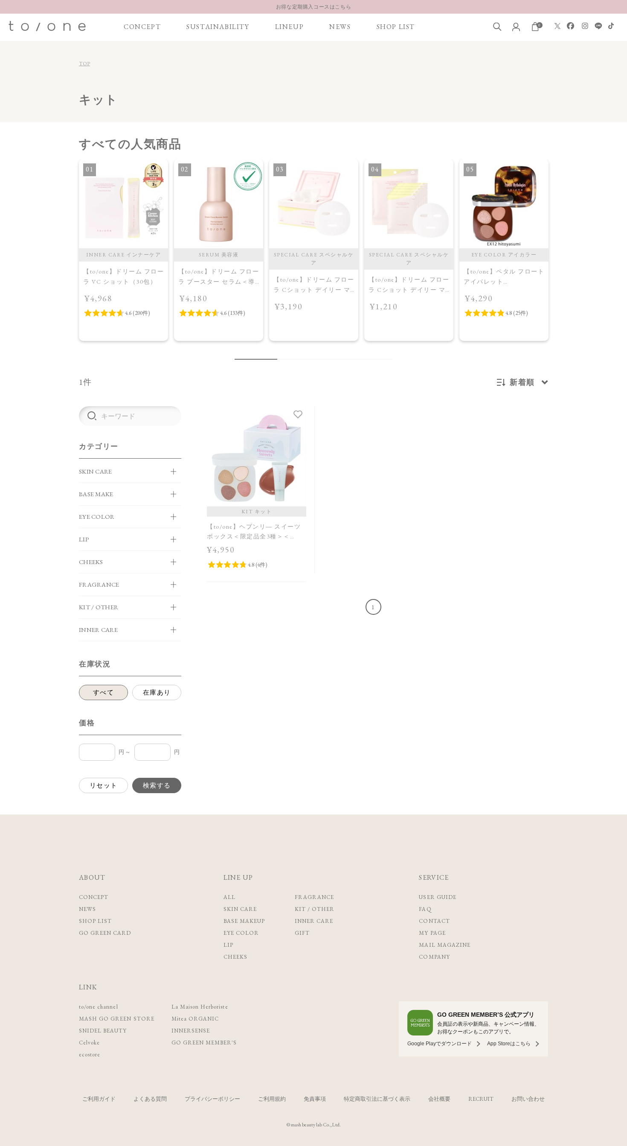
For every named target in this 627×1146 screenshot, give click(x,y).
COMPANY (434, 956)
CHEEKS (235, 956)
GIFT (302, 933)
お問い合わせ (528, 1098)
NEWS (340, 26)
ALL (229, 897)
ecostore (89, 1054)
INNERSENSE (190, 1030)
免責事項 (315, 1098)
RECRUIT (480, 1098)
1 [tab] (256, 359)
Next (558, 260)
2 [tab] (283, 359)
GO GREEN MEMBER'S (204, 1042)
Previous (69, 260)
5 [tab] (322, 359)
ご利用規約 (272, 1098)
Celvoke (89, 1042)
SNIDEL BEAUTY (103, 1030)
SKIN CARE (240, 909)
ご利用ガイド (99, 1098)
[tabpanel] (123, 250)
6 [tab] (334, 359)
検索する (157, 785)
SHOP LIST (396, 26)
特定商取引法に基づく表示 (377, 1098)
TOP (84, 63)
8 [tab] (360, 359)
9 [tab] (373, 359)
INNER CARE (314, 921)
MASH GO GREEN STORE (116, 1018)
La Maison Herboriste (199, 1006)
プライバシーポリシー (212, 1098)
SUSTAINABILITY (217, 26)
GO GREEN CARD (105, 933)
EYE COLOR (241, 933)
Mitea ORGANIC (195, 1018)
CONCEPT (142, 26)
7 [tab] (347, 359)
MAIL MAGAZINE (444, 944)
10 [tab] (386, 359)
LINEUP (289, 26)
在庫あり (157, 692)
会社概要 (439, 1098)
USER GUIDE (437, 897)
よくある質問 (150, 1098)
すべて (103, 692)
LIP (228, 944)
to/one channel (98, 1006)
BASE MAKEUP (244, 921)
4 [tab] (309, 359)
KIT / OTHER (314, 909)
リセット (104, 785)
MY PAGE (432, 933)
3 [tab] (296, 359)
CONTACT (434, 921)
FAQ (425, 909)
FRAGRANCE (314, 897)
